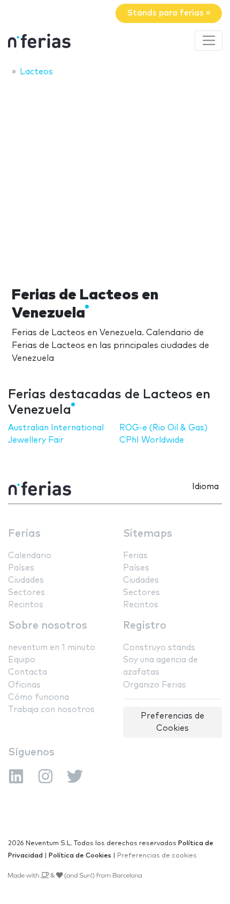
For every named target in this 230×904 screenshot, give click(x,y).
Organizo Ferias (154, 685)
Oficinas (24, 685)
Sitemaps (147, 534)
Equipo (21, 660)
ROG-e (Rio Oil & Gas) (163, 428)
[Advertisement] (115, 178)
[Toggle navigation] (209, 40)
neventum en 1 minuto (51, 648)
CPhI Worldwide (151, 440)
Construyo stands (159, 648)
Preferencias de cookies (157, 855)
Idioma (205, 487)
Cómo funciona (38, 697)
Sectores (26, 593)
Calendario (29, 556)
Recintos (25, 605)
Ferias (24, 534)
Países (21, 568)
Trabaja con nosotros (51, 710)
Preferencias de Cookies (172, 722)
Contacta (27, 672)
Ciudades (26, 580)
